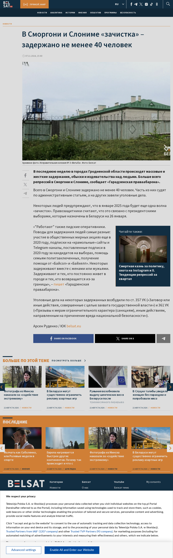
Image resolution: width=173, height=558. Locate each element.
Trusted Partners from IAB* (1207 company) (32, 531)
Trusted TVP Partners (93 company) (92, 531)
